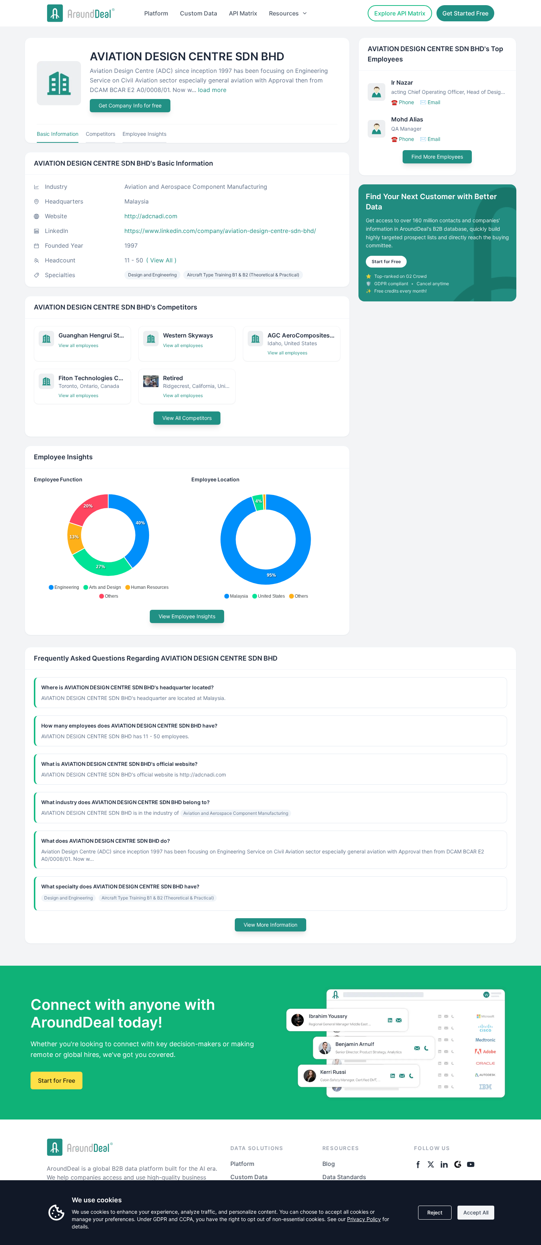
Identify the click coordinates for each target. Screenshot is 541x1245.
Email (430, 102)
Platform (156, 13)
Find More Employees (437, 156)
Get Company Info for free (130, 105)
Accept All (475, 1212)
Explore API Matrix (399, 13)
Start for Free (386, 261)
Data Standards (344, 1177)
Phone (402, 102)
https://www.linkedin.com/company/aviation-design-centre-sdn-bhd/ (220, 230)
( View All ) (161, 260)
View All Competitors (187, 418)
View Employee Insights (187, 616)
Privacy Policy (364, 1219)
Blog (328, 1163)
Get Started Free (465, 13)
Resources (284, 13)
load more (212, 89)
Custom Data (198, 13)
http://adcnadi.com (150, 216)
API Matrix (243, 13)
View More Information (270, 925)
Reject (434, 1212)
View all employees (78, 345)
